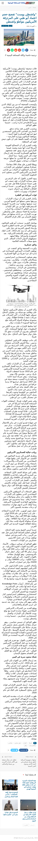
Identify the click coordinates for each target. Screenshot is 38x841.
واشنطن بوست (32, 745)
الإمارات (25, 743)
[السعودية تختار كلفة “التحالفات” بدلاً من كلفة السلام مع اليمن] (10, 785)
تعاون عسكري (18, 743)
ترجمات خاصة (5, 25)
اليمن (10, 25)
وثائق (26, 745)
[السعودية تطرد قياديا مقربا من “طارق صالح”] (10, 805)
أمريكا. (30, 743)
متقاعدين (10, 743)
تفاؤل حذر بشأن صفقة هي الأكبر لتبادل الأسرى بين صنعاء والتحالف (9, 762)
